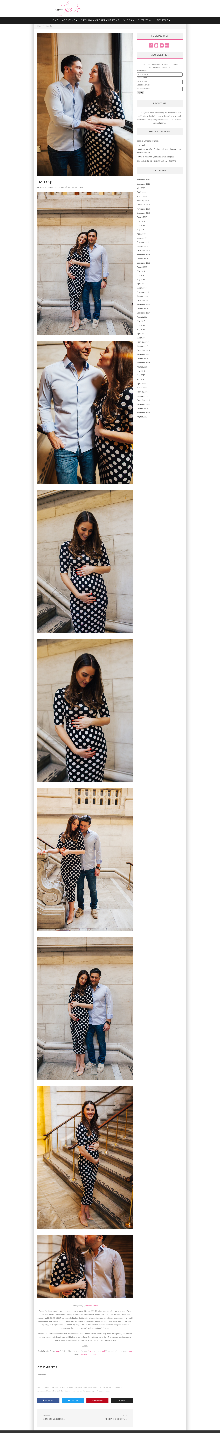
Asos (57, 1351)
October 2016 (142, 358)
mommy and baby (44, 1391)
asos (39, 1387)
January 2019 (142, 246)
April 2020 (141, 192)
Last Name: (142, 78)
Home (54, 20)
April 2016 (141, 383)
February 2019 (143, 242)
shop (108, 1391)
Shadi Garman (92, 1306)
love (111, 1387)
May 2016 (141, 379)
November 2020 (143, 180)
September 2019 (143, 213)
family (63, 1387)
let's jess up (104, 1387)
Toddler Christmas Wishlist (147, 141)
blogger (46, 1387)
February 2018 (143, 292)
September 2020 (143, 184)
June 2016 (141, 375)
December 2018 (143, 250)
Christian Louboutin (88, 1355)
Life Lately (141, 145)
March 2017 (142, 338)
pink (103, 1351)
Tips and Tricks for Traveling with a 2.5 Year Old (156, 161)
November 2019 (143, 209)
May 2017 (141, 329)
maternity (119, 1387)
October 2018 (142, 259)
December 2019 (143, 205)
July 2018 (141, 271)
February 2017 (143, 342)
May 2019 (141, 230)
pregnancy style (89, 1391)
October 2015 (142, 408)
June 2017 (141, 325)
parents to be (77, 1391)
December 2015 (143, 400)
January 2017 (142, 346)
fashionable (93, 1387)
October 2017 (142, 309)
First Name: (142, 70)
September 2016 (143, 363)
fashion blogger (81, 1387)
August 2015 (142, 417)
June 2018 (141, 275)
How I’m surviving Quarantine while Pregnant (155, 157)
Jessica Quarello (46, 187)
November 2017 (143, 304)
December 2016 (143, 350)
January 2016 (142, 396)
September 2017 (143, 313)
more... (163, 122)
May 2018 (141, 279)
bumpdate (55, 1387)
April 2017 (141, 333)
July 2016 (141, 371)
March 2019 (142, 238)
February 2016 (143, 392)
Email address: (143, 85)
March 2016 (142, 387)
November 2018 (143, 255)
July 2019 (141, 221)
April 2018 (141, 284)
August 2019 (142, 217)
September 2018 (143, 263)
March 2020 (142, 196)
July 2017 (141, 321)
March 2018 (142, 288)
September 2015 (143, 412)
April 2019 (141, 234)
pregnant (101, 1391)
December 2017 (143, 300)
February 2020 (143, 200)
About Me (68, 20)
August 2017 (142, 317)
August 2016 (142, 367)
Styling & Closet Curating (100, 20)
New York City (58, 1391)
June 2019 (141, 225)
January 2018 (142, 296)
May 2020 (141, 188)
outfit (68, 1391)
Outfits (61, 187)
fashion (70, 1387)
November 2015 (143, 404)
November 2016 (143, 354)
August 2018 (142, 267)
